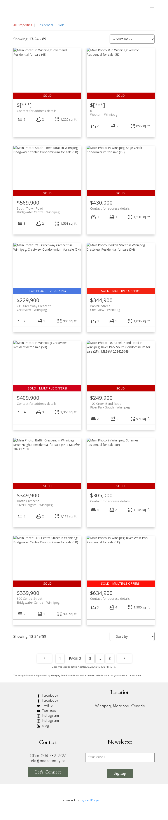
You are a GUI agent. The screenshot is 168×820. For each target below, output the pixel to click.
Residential (45, 25)
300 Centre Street (38, 600)
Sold (61, 25)
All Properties (22, 25)
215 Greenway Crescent (34, 308)
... (100, 658)
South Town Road (38, 210)
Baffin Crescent (35, 503)
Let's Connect (48, 772)
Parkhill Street (105, 308)
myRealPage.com (93, 800)
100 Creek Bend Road (110, 405)
